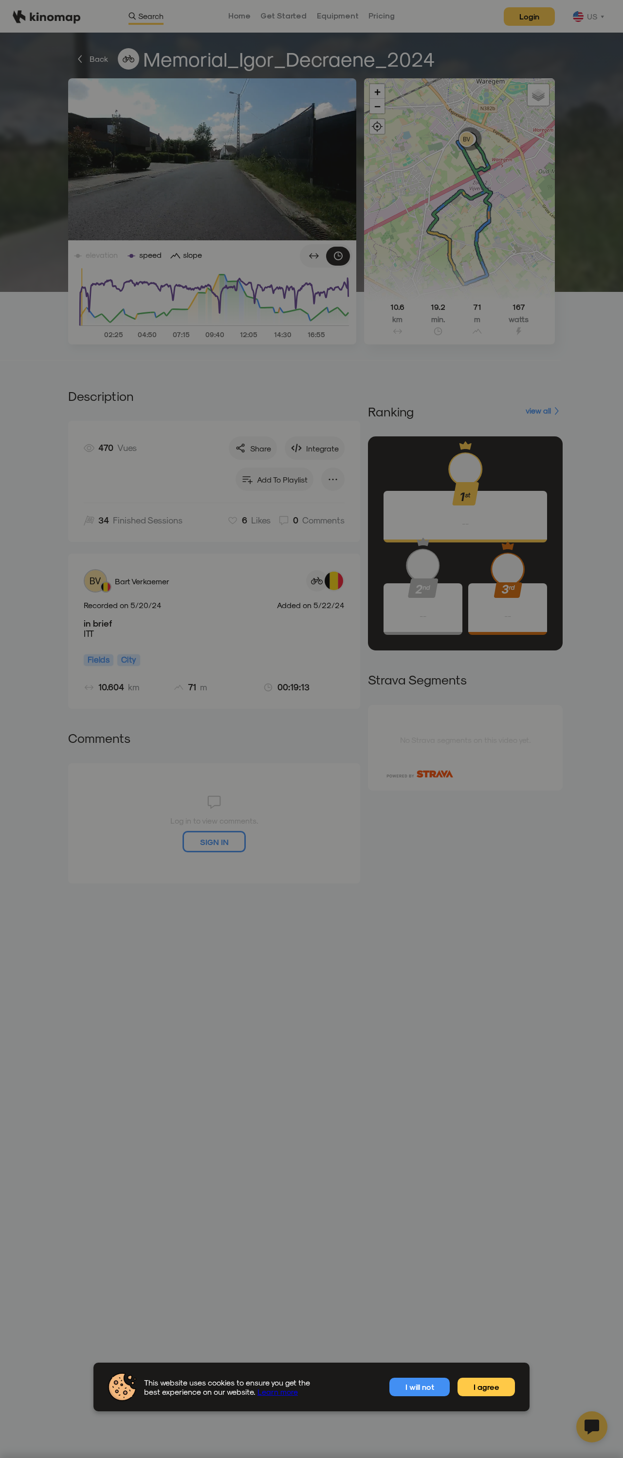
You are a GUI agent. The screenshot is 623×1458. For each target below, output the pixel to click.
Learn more (277, 1391)
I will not (419, 1386)
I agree (486, 1386)
